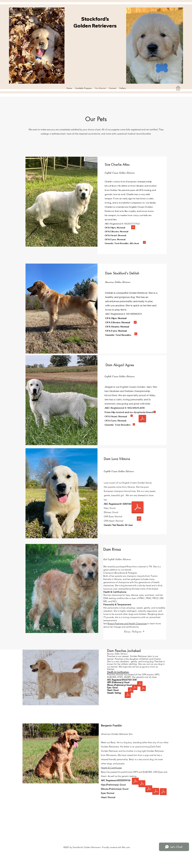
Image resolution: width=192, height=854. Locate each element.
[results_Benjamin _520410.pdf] (163, 792)
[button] (178, 88)
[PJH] (139, 684)
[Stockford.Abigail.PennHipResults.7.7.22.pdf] (154, 412)
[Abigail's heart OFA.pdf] (131, 416)
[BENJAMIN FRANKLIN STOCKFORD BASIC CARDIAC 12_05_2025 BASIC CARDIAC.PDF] (155, 792)
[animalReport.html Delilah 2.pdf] (136, 334)
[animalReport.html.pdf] (134, 424)
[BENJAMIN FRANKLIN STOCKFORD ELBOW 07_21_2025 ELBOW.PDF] (141, 784)
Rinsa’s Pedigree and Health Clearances (127, 623)
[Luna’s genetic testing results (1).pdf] (139, 518)
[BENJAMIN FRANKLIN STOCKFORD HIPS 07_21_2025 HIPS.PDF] (135, 781)
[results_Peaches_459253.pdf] (127, 695)
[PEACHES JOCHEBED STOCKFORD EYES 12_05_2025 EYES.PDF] (143, 689)
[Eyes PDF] (142, 419)
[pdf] (137, 508)
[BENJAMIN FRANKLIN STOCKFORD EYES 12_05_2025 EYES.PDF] (148, 789)
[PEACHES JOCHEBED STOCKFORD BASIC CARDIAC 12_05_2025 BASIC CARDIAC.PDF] (130, 690)
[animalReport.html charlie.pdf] (144, 243)
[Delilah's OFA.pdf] (135, 322)
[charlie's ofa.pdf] (133, 227)
